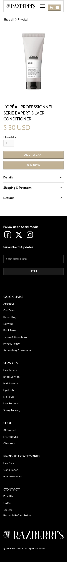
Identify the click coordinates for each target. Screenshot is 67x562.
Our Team (9, 310)
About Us (8, 303)
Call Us (7, 503)
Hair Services (11, 370)
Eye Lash (8, 390)
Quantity (9, 137)
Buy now (33, 165)
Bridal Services (12, 376)
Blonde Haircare (12, 476)
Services (8, 323)
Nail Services (10, 383)
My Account (10, 436)
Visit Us (7, 509)
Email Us (8, 496)
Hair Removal (11, 403)
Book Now (9, 330)
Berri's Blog (9, 317)
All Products (10, 430)
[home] (21, 6)
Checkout (9, 443)
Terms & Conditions (15, 337)
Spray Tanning (11, 410)
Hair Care (8, 463)
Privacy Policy (11, 343)
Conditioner (10, 469)
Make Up (8, 396)
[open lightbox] (33, 61)
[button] (41, 6)
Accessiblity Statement (17, 350)
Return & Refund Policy (17, 515)
